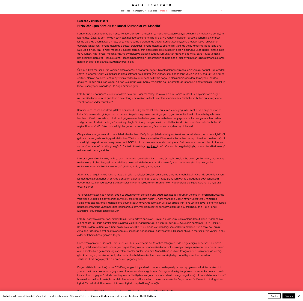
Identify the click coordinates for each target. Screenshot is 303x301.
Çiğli (139, 81)
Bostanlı (106, 243)
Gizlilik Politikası (148, 296)
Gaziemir (171, 81)
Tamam (289, 296)
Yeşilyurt (152, 146)
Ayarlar (274, 296)
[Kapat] (299, 295)
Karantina (157, 243)
